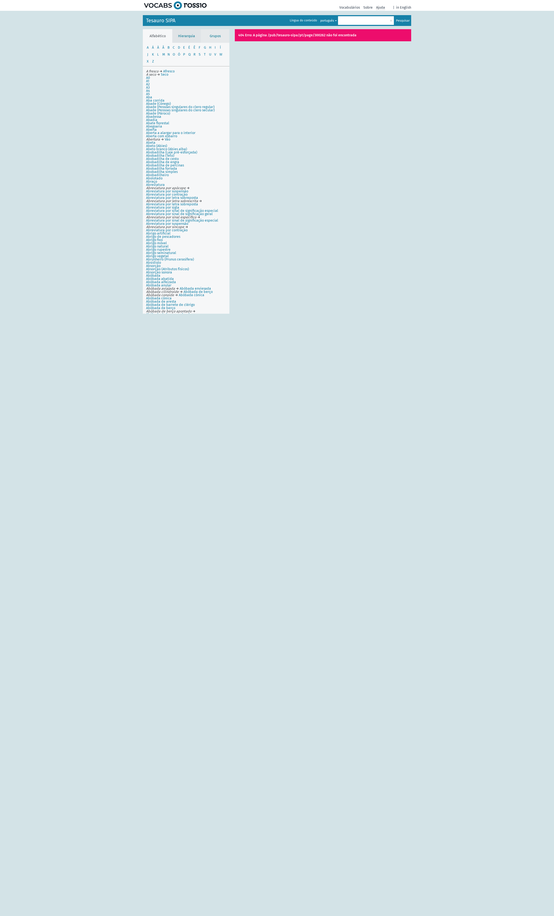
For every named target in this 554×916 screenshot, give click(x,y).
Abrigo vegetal (157, 256)
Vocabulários (349, 7)
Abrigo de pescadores (163, 236)
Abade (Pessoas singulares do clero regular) (180, 107)
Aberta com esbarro (161, 136)
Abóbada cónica (159, 298)
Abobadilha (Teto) (160, 155)
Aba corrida (155, 100)
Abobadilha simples (162, 171)
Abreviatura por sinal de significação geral (179, 214)
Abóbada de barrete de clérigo (170, 304)
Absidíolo (153, 262)
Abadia (151, 119)
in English (403, 7)
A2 (148, 84)
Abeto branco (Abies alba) (166, 149)
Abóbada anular (158, 285)
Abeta (150, 142)
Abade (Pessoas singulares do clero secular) (180, 110)
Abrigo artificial (158, 233)
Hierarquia (186, 36)
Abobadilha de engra (162, 162)
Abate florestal (157, 123)
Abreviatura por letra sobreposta (172, 197)
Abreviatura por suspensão (167, 223)
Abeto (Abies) (156, 145)
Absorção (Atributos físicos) (167, 269)
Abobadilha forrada (161, 168)
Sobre (368, 7)
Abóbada (153, 275)
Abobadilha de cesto (162, 158)
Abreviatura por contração (167, 194)
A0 (148, 77)
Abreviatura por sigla (162, 207)
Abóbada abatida (160, 278)
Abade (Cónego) (158, 103)
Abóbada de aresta (161, 301)
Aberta (151, 129)
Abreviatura (155, 184)
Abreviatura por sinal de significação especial (182, 210)
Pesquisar (403, 20)
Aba (149, 97)
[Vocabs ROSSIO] (175, 5)
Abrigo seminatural (161, 252)
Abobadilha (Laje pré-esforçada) (171, 152)
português (327, 20)
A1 (147, 81)
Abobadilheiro (157, 175)
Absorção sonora (159, 272)
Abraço (151, 181)
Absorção (153, 265)
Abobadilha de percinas (165, 165)
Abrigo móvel (156, 243)
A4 (148, 90)
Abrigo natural (157, 246)
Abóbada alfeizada (161, 282)
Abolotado (154, 178)
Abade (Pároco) (158, 113)
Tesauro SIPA (161, 21)
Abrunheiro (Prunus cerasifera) (170, 259)
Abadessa (153, 116)
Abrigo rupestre (158, 249)
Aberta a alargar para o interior (170, 132)
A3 (148, 87)
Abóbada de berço (160, 308)
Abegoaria (154, 126)
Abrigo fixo (154, 239)
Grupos (215, 36)
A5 (148, 94)
